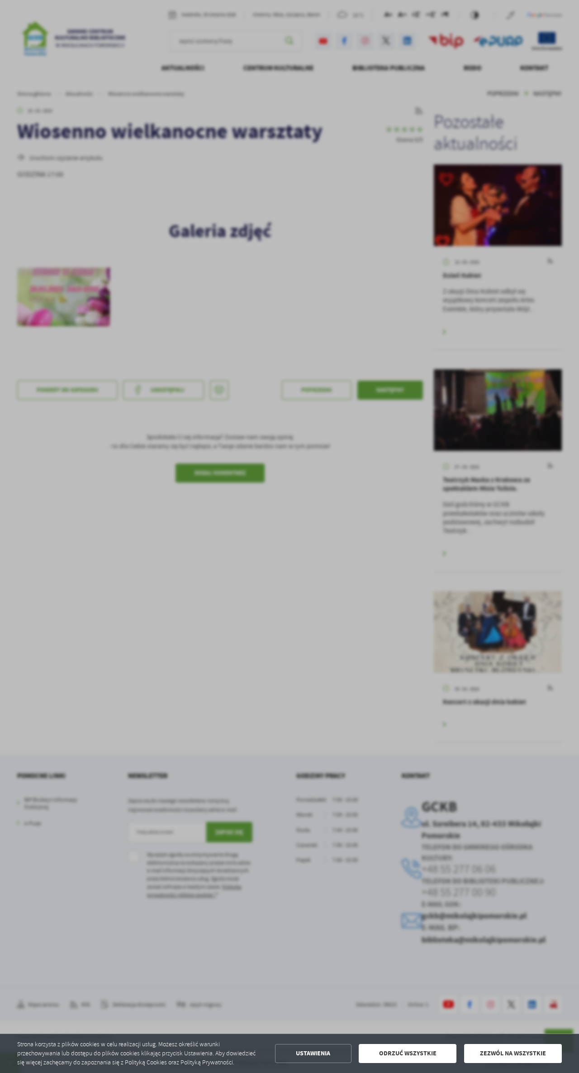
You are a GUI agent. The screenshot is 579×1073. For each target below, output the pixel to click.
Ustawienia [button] (313, 1053)
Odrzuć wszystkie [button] (408, 1053)
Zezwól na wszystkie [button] (513, 1053)
